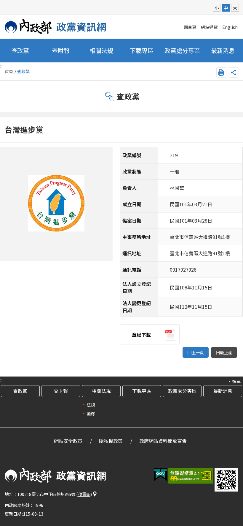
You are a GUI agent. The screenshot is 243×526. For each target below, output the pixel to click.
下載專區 (142, 50)
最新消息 (223, 50)
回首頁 (190, 27)
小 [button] (216, 7)
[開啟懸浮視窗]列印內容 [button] (221, 72)
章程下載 (141, 334)
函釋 (91, 413)
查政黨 (20, 50)
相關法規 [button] (101, 50)
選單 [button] (236, 381)
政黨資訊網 (56, 26)
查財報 (61, 50)
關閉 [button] (234, 72)
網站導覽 (209, 27)
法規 (91, 404)
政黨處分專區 (182, 50)
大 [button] (235, 7)
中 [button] (225, 7)
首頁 (9, 71)
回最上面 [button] (224, 352)
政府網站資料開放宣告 (163, 440)
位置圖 (84, 494)
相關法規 (101, 390)
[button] (160, 474)
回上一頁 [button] (195, 352)
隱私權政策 (111, 440)
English (230, 27)
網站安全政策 (68, 440)
